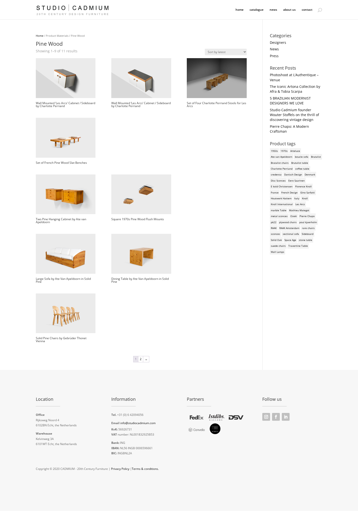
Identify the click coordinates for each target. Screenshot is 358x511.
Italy (296, 198)
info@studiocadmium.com (138, 423)
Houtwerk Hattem (281, 198)
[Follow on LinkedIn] (286, 417)
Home (39, 35)
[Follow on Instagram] (266, 417)
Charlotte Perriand (281, 168)
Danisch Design (293, 174)
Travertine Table (298, 245)
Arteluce (295, 151)
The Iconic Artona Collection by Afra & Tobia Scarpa (295, 89)
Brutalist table (299, 162)
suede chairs (278, 245)
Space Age (290, 240)
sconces (275, 234)
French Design (289, 192)
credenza (276, 174)
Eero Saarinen (296, 180)
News (274, 49)
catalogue (257, 10)
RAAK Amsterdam (289, 228)
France (275, 192)
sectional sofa (291, 234)
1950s (274, 151)
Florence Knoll (303, 186)
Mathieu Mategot (299, 210)
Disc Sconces (278, 180)
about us (289, 10)
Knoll (305, 198)
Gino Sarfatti (307, 192)
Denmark (310, 174)
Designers (278, 42)
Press (274, 56)
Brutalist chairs (280, 162)
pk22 (273, 222)
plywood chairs (288, 222)
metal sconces (279, 216)
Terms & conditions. (145, 469)
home (240, 10)
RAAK (274, 228)
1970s (284, 151)
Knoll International (282, 204)
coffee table (302, 168)
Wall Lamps (277, 252)
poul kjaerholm (308, 222)
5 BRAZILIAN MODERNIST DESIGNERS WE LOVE (290, 100)
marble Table (278, 210)
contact (307, 10)
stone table (305, 240)
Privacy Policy (120, 469)
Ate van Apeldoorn (281, 156)
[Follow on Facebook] (276, 417)
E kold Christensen (281, 186)
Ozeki (293, 216)
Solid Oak (276, 240)
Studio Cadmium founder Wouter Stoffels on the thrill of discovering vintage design (294, 115)
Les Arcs (300, 204)
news (273, 10)
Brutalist (316, 156)
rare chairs (308, 228)
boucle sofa (301, 156)
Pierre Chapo (307, 216)
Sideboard (307, 234)
